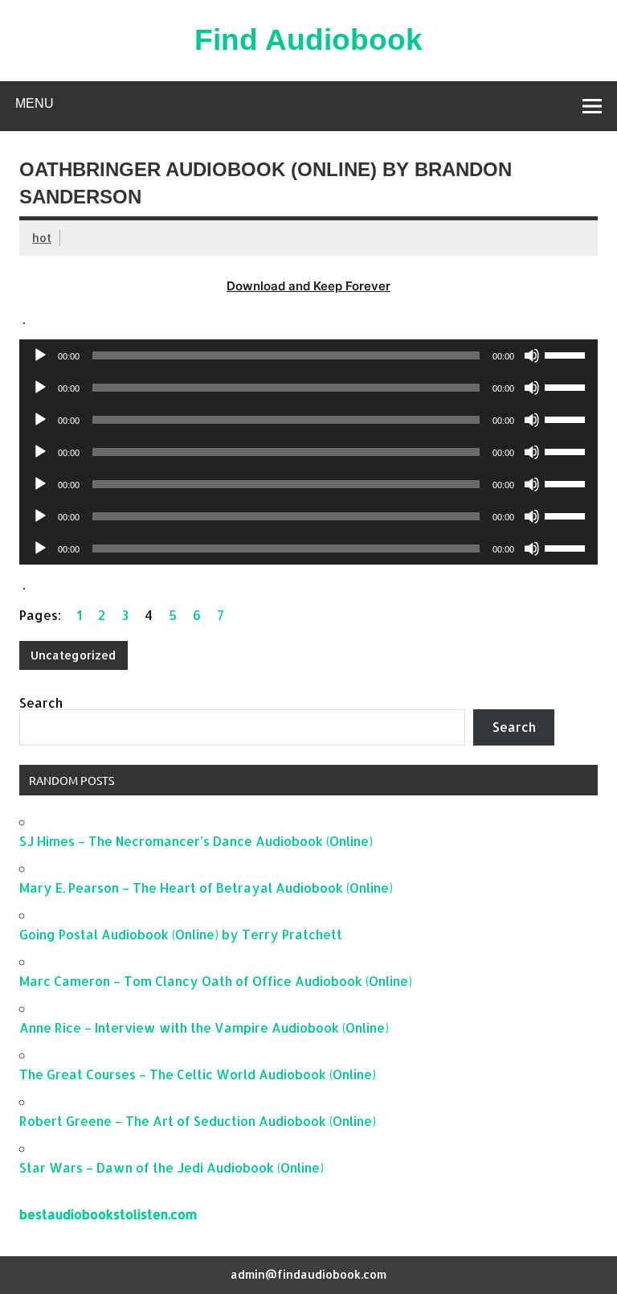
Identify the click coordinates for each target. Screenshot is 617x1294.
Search (41, 702)
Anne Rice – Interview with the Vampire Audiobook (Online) (204, 1027)
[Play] (40, 355)
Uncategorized (73, 655)
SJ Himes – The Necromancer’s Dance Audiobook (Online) (196, 840)
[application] (308, 355)
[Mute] (532, 355)
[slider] (567, 353)
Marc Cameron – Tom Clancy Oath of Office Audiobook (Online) (215, 980)
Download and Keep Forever (308, 286)
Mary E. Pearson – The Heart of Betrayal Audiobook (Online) (206, 887)
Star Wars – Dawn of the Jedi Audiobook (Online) (171, 1167)
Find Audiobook (308, 39)
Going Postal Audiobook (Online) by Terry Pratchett (180, 934)
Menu (34, 103)
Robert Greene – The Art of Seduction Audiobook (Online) (197, 1120)
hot (41, 237)
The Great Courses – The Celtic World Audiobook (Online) (197, 1074)
